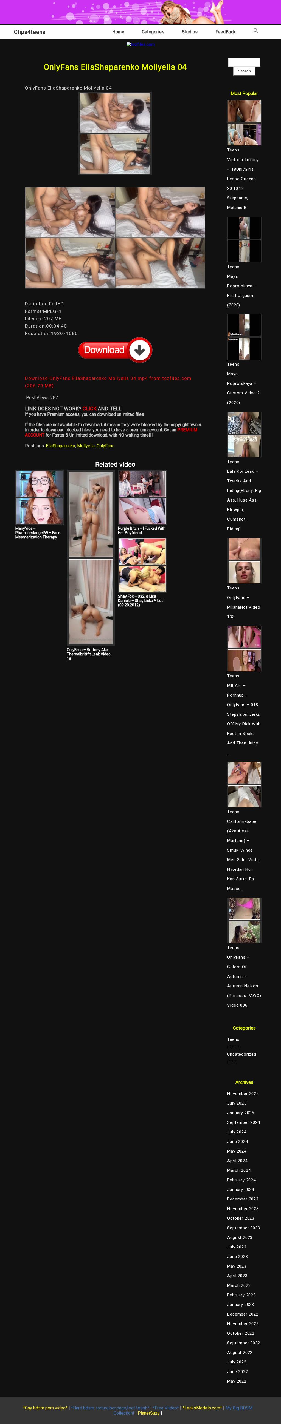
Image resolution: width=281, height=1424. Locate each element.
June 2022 (237, 1371)
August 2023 (239, 1237)
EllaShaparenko (60, 445)
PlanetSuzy (149, 1413)
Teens (233, 1039)
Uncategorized (241, 1054)
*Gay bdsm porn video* (45, 1408)
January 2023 (240, 1304)
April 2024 (237, 1160)
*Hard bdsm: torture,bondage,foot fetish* (110, 1408)
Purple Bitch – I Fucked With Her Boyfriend (141, 530)
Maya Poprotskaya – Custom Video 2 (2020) (243, 388)
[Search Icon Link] (256, 32)
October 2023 (240, 1218)
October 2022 (240, 1333)
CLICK (90, 409)
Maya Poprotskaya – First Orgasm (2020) (241, 291)
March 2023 (239, 1285)
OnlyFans (105, 445)
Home (118, 32)
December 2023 (242, 1199)
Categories (153, 32)
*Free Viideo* (166, 1408)
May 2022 (236, 1381)
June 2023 (237, 1256)
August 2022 (239, 1352)
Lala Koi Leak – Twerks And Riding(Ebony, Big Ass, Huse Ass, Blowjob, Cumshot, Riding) (244, 500)
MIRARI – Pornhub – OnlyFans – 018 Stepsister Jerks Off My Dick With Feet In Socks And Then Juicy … (244, 719)
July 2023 (236, 1247)
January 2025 (240, 1112)
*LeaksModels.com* (202, 1408)
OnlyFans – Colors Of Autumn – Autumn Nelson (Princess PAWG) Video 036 (244, 981)
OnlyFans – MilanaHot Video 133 (243, 607)
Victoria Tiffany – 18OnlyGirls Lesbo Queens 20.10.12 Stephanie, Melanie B (243, 183)
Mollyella (86, 445)
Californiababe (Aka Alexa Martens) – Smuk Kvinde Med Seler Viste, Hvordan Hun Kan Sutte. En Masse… (243, 855)
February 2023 (241, 1295)
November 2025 (242, 1093)
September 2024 (243, 1122)
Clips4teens (30, 32)
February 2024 (241, 1179)
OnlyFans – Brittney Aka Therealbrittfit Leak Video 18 (89, 654)
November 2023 (242, 1208)
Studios (190, 32)
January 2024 (240, 1189)
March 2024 (239, 1170)
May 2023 (236, 1266)
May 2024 (236, 1151)
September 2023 (243, 1227)
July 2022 (236, 1362)
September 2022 (243, 1342)
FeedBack (225, 32)
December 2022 (242, 1314)
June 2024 (237, 1141)
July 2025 (236, 1103)
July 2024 (236, 1132)
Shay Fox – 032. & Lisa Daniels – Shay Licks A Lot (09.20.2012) (140, 600)
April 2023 (237, 1275)
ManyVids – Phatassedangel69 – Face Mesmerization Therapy (37, 532)
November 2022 (242, 1323)
